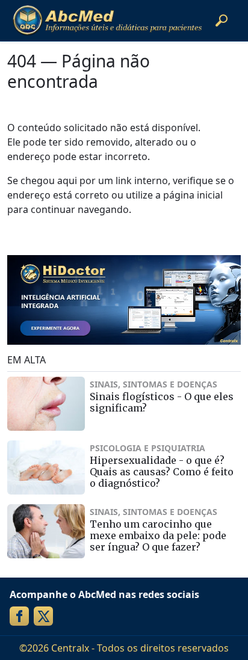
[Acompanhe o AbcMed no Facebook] (19, 616)
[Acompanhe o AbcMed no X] (43, 616)
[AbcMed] (107, 20)
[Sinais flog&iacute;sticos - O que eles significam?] (46, 404)
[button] (221, 20)
